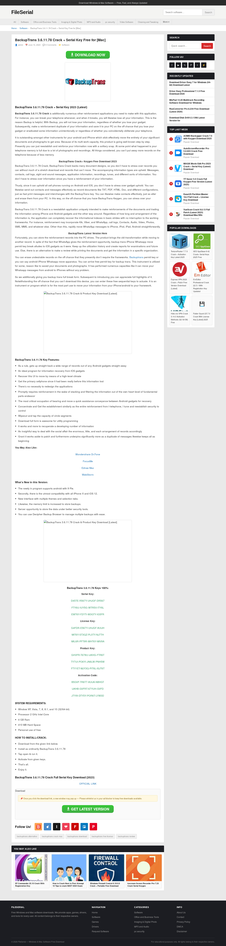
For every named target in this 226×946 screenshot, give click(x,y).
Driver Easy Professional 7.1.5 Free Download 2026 (187, 92)
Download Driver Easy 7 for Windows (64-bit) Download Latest (190, 83)
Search (208, 12)
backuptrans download (77, 836)
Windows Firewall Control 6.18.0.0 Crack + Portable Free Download (105, 884)
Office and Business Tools (44, 22)
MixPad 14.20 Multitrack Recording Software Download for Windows (186, 101)
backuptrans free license (102, 836)
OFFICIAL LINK (87, 783)
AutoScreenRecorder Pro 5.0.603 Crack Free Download (196, 151)
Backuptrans (136, 257)
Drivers (95, 926)
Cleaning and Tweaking (148, 22)
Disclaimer (182, 931)
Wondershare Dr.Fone (87, 454)
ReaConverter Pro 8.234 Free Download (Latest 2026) (189, 110)
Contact (180, 916)
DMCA (180, 926)
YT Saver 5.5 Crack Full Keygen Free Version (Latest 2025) (197, 182)
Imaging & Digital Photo (71, 22)
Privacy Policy (183, 921)
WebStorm (88, 474)
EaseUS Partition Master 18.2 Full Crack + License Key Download (196, 197)
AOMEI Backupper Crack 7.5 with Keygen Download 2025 (197, 137)
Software (25, 22)
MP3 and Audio (93, 22)
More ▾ (166, 21)
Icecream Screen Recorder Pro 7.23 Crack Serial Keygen (143, 884)
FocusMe (88, 461)
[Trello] (84, 826)
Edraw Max (88, 468)
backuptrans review (126, 836)
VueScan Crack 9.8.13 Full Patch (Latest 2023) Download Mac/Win (196, 212)
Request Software (100, 931)
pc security (110, 22)
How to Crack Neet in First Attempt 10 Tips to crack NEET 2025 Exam (68, 884)
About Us (181, 912)
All (15, 22)
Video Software (126, 22)
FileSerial (22, 12)
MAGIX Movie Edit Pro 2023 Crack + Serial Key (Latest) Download (197, 166)
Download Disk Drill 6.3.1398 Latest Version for (187, 119)
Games (95, 921)
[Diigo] (47, 826)
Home (14, 28)
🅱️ (38, 826)
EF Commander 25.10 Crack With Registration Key (29, 884)
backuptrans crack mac (52, 836)
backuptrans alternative (27, 836)
